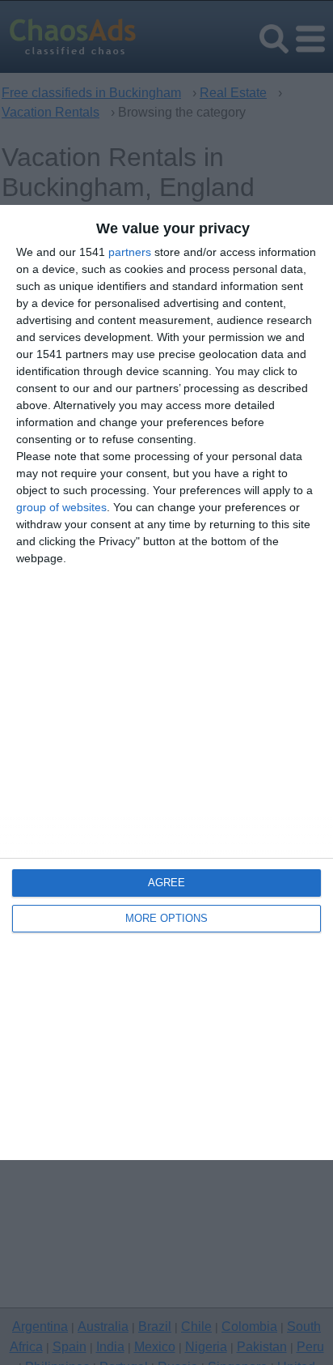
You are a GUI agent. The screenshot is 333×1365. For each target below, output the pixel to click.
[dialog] (166, 683)
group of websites (61, 507)
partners (129, 252)
